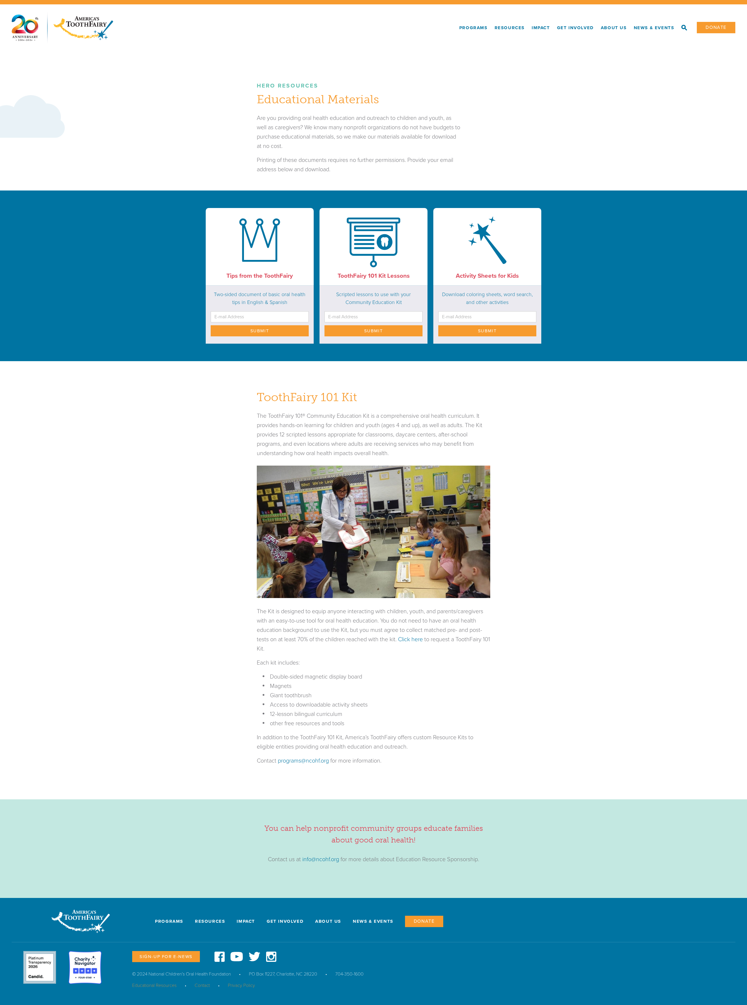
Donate (716, 27)
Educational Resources (154, 985)
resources (510, 27)
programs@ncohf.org (303, 760)
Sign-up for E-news (166, 956)
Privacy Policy (241, 985)
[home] (234, 27)
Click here (410, 639)
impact (541, 27)
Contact (202, 985)
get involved (575, 27)
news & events (654, 27)
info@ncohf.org (320, 859)
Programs (473, 27)
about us (614, 27)
